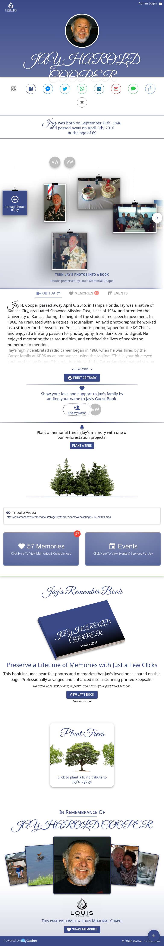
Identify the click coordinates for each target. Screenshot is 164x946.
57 (77, 533)
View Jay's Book (82, 694)
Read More (82, 369)
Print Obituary (85, 377)
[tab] (48, 293)
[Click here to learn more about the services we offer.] (82, 907)
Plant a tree (82, 445)
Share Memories (84, 929)
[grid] (82, 221)
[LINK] (82, 102)
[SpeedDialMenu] (154, 936)
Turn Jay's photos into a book (82, 274)
